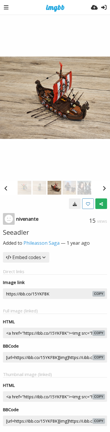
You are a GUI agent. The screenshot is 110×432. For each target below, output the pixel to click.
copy (98, 293)
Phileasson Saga (41, 243)
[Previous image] (6, 188)
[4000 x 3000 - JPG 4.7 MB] (75, 203)
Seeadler (16, 232)
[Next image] (104, 188)
